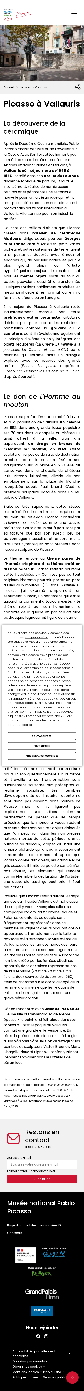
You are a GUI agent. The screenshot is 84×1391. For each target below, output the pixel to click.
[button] (74, 15)
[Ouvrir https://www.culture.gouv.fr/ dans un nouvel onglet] (25, 1256)
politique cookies (20, 724)
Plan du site (52, 1372)
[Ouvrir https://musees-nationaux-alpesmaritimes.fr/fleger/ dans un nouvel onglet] (42, 1275)
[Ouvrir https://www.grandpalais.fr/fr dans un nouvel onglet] (42, 1295)
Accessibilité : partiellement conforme (34, 1353)
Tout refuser (41, 746)
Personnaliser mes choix (42, 756)
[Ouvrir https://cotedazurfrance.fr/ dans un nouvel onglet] (42, 1312)
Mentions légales (26, 1372)
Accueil (9, 87)
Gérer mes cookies (27, 1366)
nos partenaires (36, 637)
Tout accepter (41, 736)
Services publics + (57, 1377)
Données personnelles (30, 1361)
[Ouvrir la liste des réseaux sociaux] (78, 86)
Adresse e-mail (19, 1157)
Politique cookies (26, 1377)
